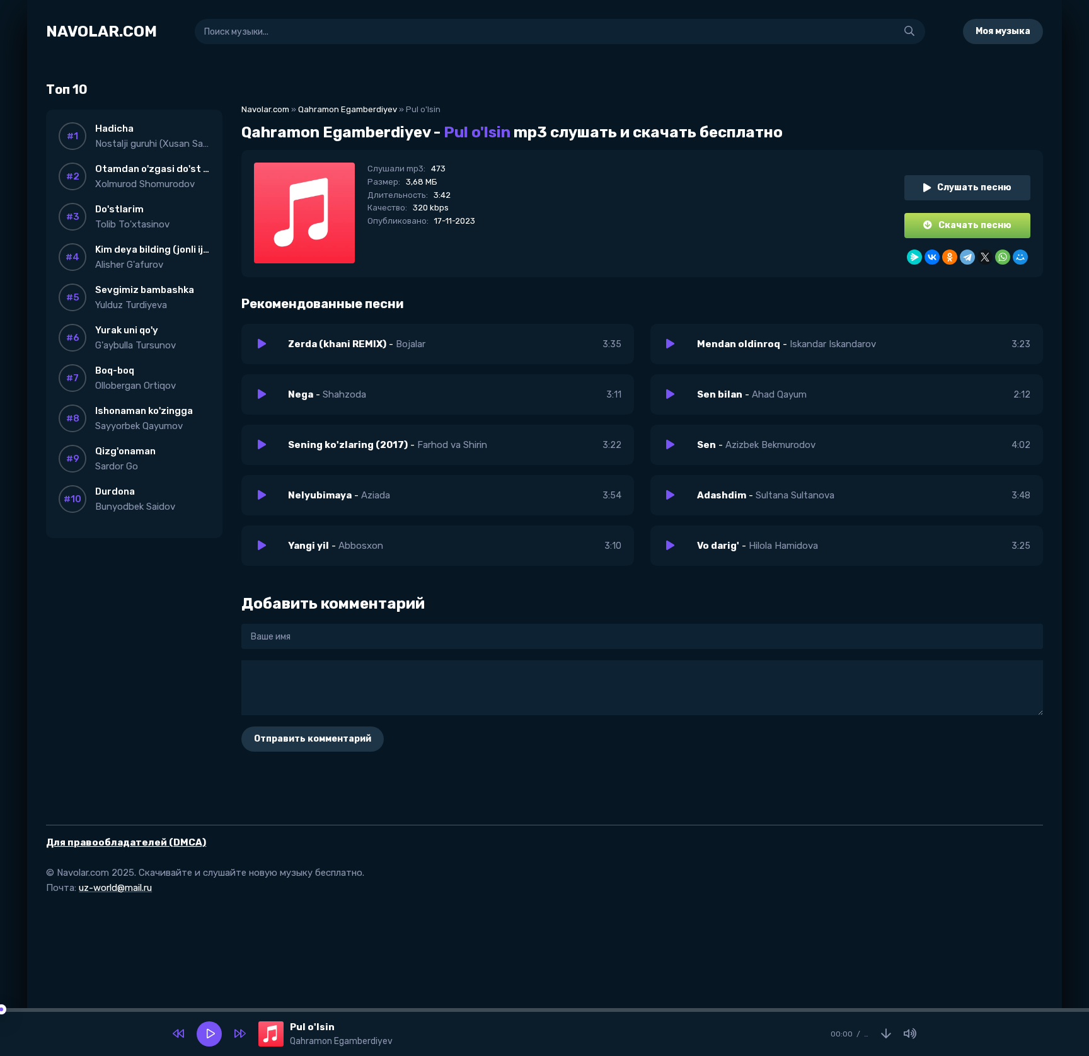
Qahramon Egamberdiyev (347, 109)
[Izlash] (909, 31)
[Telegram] (967, 257)
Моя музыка (1003, 31)
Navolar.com (265, 109)
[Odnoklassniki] (949, 257)
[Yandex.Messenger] (914, 257)
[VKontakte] (932, 257)
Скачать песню (974, 225)
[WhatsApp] (1002, 257)
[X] (985, 257)
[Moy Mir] (1020, 257)
